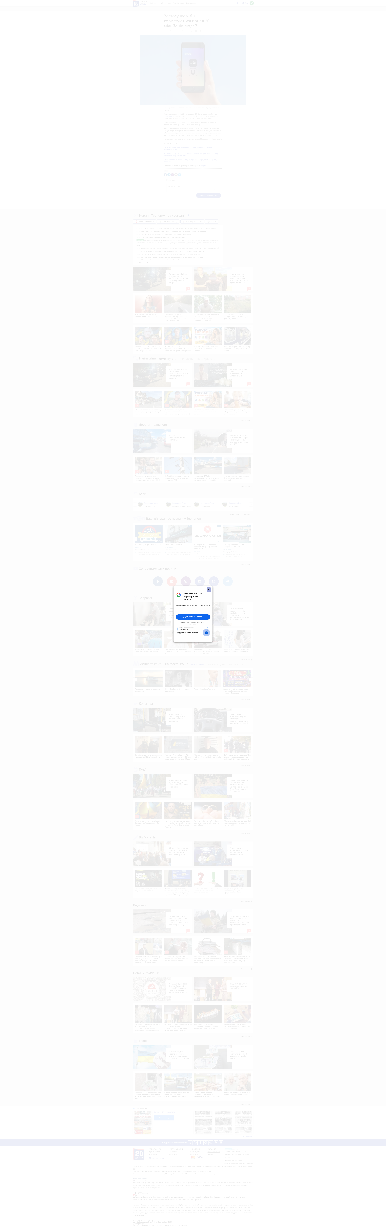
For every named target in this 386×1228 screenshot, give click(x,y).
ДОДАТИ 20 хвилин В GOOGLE (193, 617)
